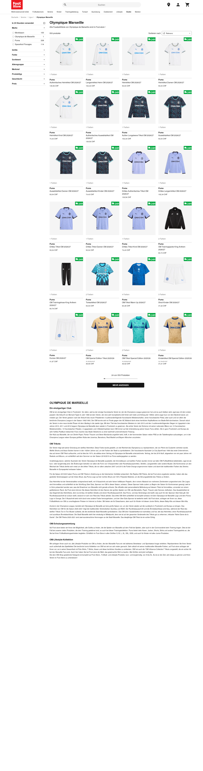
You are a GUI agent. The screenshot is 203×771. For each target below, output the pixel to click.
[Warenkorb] (187, 4)
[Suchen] (65, 4)
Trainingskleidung (71, 12)
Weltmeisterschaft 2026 (20, 12)
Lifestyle (119, 12)
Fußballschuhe (38, 12)
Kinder (59, 12)
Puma (52, 79)
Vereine (50, 12)
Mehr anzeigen (121, 385)
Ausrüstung (96, 12)
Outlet (128, 12)
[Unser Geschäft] (168, 4)
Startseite (14, 17)
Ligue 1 (31, 17)
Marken (138, 12)
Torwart (85, 12)
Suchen (101, 4)
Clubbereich (108, 12)
